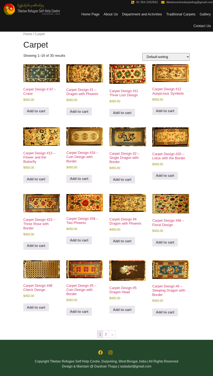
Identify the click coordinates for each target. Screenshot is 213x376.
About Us (111, 14)
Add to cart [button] (36, 111)
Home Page (90, 14)
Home (27, 34)
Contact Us (202, 26)
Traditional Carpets (181, 14)
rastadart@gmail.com (135, 366)
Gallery (205, 14)
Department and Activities (142, 14)
